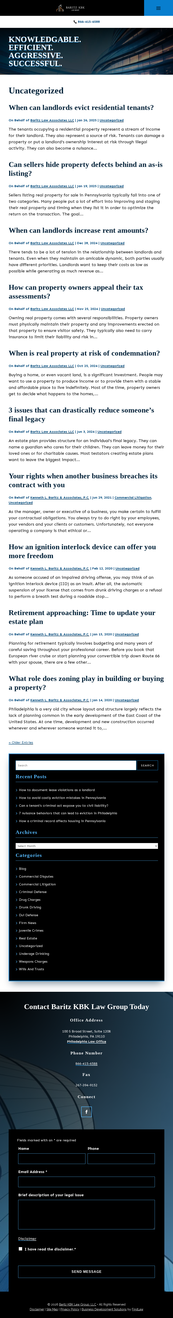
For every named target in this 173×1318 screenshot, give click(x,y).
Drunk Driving (30, 907)
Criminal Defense (33, 892)
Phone (93, 1148)
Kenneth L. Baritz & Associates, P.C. (59, 497)
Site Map (52, 1309)
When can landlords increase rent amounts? (79, 230)
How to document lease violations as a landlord (57, 790)
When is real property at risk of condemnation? (84, 353)
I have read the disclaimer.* (50, 1249)
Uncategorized (112, 120)
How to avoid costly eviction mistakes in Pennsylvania (62, 798)
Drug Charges (30, 900)
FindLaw (137, 1309)
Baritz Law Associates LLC (52, 120)
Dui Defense (28, 915)
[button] (158, 8)
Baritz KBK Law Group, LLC (77, 1304)
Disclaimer (27, 1239)
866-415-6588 (89, 22)
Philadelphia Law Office (86, 1041)
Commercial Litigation (133, 497)
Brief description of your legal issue (51, 1195)
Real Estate (28, 938)
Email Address (32, 1171)
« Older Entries (21, 742)
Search (147, 765)
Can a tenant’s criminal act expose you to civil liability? (63, 806)
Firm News (27, 923)
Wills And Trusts (31, 969)
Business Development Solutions (104, 1309)
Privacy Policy (69, 1309)
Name (23, 1148)
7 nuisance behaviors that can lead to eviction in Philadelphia (68, 813)
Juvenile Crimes (31, 930)
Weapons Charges (33, 961)
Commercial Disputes (36, 876)
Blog (22, 869)
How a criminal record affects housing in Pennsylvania (62, 821)
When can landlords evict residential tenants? (81, 107)
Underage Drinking (34, 954)
